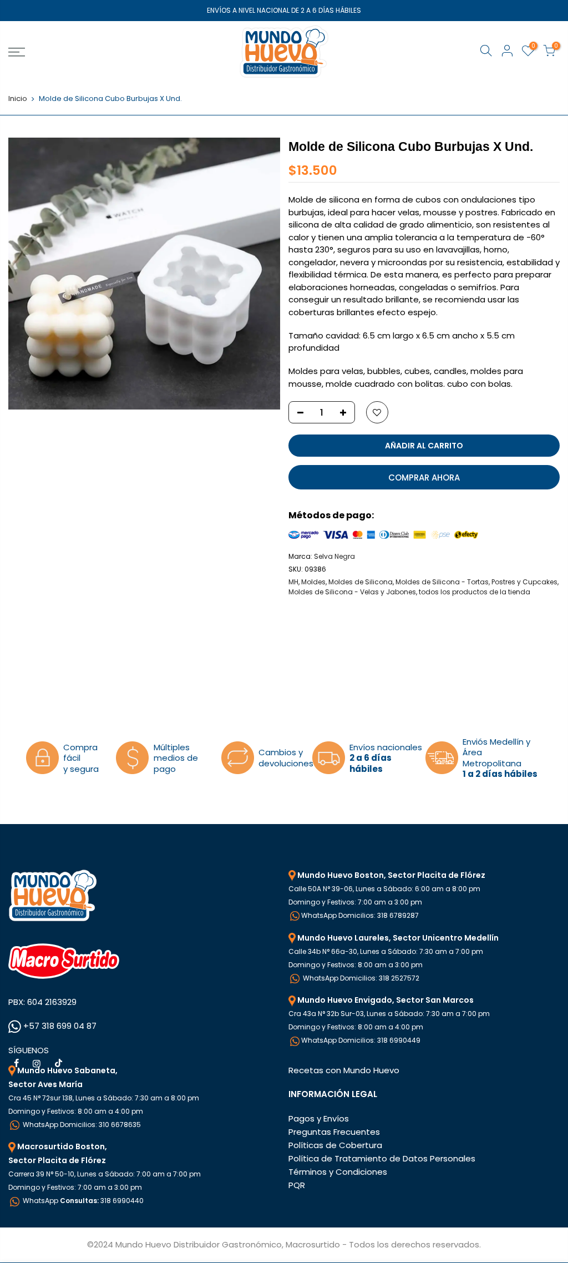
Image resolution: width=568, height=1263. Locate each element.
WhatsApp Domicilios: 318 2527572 (360, 978)
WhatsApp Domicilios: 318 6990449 (360, 1040)
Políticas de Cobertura (335, 1145)
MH (293, 582)
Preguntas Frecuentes (334, 1132)
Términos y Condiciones (337, 1172)
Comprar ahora (424, 477)
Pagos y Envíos (318, 1118)
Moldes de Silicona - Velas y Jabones (352, 592)
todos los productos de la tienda (474, 592)
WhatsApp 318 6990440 (82, 1200)
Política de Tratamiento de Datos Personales (381, 1158)
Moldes (313, 582)
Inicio (17, 99)
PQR (296, 1185)
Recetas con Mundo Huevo (343, 1070)
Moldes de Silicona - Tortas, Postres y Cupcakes (476, 582)
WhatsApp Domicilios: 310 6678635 (81, 1124)
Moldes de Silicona (360, 582)
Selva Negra (334, 556)
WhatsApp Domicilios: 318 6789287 (360, 915)
